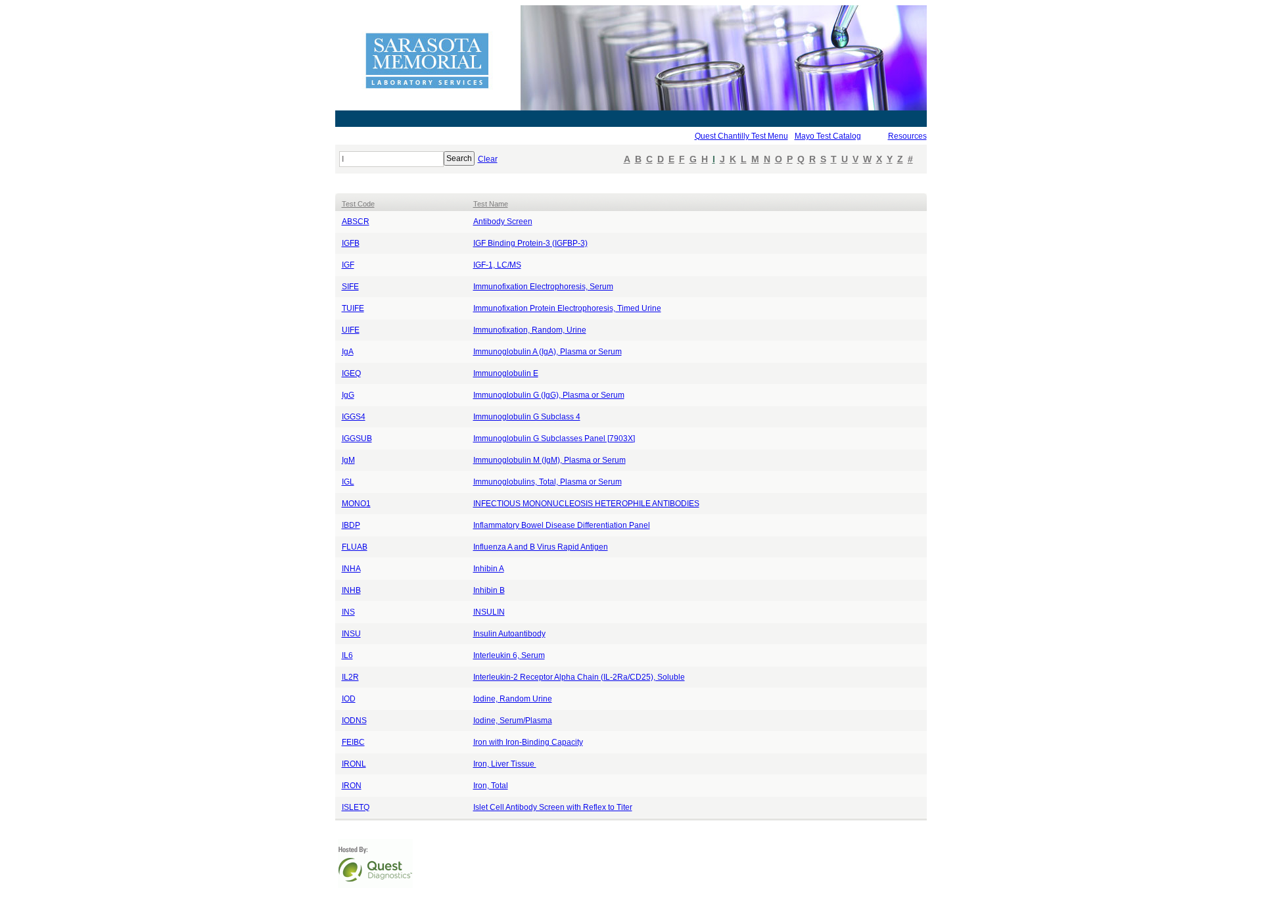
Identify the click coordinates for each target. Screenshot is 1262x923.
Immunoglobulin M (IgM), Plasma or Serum (549, 460)
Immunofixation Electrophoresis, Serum (543, 286)
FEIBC (353, 742)
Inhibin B (489, 590)
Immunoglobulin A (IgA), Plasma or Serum (547, 351)
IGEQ (351, 373)
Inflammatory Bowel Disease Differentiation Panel (561, 525)
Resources (907, 136)
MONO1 (356, 503)
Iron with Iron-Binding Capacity (528, 742)
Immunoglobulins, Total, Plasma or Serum (547, 481)
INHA (351, 568)
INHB (351, 590)
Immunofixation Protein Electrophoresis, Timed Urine (567, 308)
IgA (348, 351)
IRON (352, 785)
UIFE (351, 330)
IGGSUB (357, 438)
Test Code (358, 204)
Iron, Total (490, 785)
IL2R (350, 677)
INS (348, 612)
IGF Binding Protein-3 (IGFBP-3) (530, 243)
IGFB (351, 243)
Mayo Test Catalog (828, 136)
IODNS (354, 720)
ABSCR (355, 221)
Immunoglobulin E (505, 373)
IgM (348, 460)
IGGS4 (353, 416)
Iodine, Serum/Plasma (512, 720)
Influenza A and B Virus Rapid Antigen (540, 547)
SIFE (350, 286)
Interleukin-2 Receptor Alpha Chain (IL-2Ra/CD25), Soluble (579, 677)
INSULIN (489, 612)
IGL (348, 481)
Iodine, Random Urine (512, 698)
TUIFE (353, 308)
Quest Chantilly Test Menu (741, 136)
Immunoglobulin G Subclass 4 (526, 416)
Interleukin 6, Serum (509, 655)
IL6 (347, 655)
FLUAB (354, 547)
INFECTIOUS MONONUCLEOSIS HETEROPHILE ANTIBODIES (586, 503)
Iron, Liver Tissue (504, 764)
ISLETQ (355, 807)
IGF (348, 265)
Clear (488, 159)
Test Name (490, 204)
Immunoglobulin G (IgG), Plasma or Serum (548, 395)
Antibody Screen (502, 221)
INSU (351, 633)
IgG (348, 395)
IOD (349, 698)
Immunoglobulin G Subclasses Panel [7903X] (554, 438)
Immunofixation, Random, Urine (529, 330)
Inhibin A (488, 568)
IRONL (354, 764)
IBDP (351, 525)
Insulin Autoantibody (509, 633)
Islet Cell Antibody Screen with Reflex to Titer (552, 807)
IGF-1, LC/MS (497, 265)
